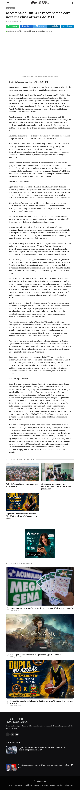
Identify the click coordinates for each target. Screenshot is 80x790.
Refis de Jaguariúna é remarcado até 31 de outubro (22, 485)
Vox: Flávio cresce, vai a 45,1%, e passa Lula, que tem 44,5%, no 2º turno (45, 766)
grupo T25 (42, 781)
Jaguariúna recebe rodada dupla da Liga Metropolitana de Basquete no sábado (21, 516)
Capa (10, 785)
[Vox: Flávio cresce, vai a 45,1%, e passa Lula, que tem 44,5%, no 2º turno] (11, 767)
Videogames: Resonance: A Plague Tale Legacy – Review (35, 655)
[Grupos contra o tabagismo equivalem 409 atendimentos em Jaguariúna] (57, 472)
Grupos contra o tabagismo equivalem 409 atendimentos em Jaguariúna (56, 486)
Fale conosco (69, 785)
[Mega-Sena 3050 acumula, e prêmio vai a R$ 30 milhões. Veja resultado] (40, 586)
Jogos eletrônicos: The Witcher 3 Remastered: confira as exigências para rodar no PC (42, 748)
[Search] (72, 3)
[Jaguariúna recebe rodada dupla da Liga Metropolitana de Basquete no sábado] (22, 502)
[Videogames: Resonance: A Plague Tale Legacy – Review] (40, 633)
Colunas (36, 785)
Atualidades (28, 785)
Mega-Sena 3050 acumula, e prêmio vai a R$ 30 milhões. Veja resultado (41, 608)
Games (52, 785)
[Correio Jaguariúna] (40, 3)
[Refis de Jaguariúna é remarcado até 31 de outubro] (22, 472)
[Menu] (8, 3)
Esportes (45, 785)
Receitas (60, 785)
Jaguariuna (10, 8)
